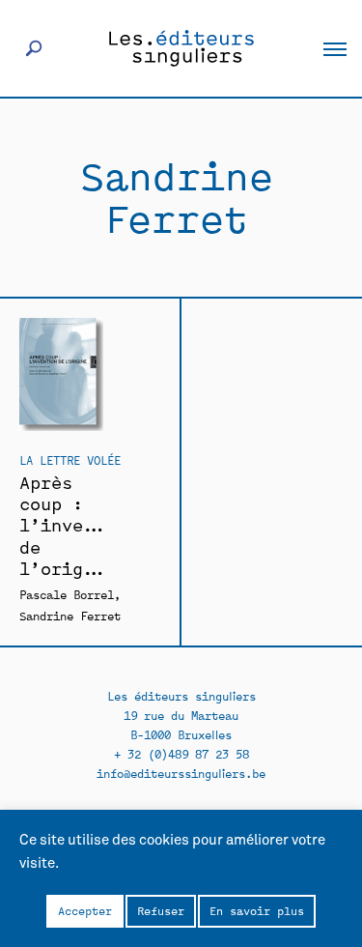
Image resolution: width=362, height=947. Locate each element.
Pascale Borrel (66, 594)
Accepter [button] (85, 910)
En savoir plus (256, 910)
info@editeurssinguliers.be (181, 772)
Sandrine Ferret (70, 615)
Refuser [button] (160, 910)
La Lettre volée (70, 459)
